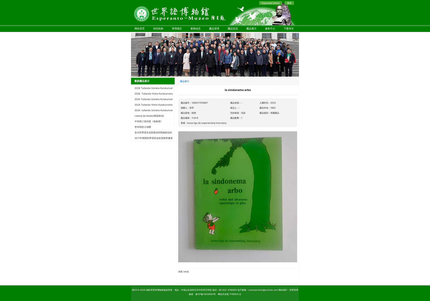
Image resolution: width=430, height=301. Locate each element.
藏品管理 (214, 28)
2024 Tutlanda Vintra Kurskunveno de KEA (158, 104)
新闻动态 (195, 28)
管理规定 (177, 28)
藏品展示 (251, 28)
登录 (289, 3)
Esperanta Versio (271, 3)
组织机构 (158, 28)
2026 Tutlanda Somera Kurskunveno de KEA (159, 88)
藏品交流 (233, 28)
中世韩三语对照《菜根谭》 (149, 121)
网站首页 (140, 28)
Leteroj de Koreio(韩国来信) (149, 115)
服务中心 (270, 28)
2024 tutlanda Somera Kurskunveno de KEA (159, 110)
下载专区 (289, 28)
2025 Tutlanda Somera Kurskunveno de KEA (159, 99)
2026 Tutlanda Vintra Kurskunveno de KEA (158, 93)
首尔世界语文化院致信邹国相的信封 (153, 132)
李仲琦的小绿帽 (143, 126)
